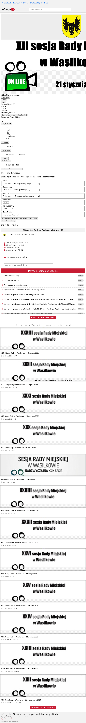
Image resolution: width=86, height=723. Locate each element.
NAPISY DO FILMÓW (20, 3)
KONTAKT (45, 3)
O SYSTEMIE (7, 3)
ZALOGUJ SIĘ (35, 3)
